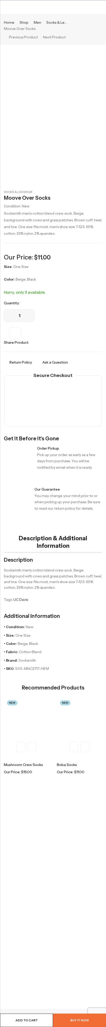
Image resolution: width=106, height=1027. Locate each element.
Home (9, 22)
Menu (5, 7)
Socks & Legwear (18, 192)
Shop (24, 22)
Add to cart (26, 1020)
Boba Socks (67, 764)
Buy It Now (79, 1020)
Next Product (54, 37)
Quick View (21, 747)
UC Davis (20, 599)
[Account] (100, 7)
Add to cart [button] (32, 747)
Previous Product (23, 37)
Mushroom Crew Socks (23, 764)
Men (37, 22)
